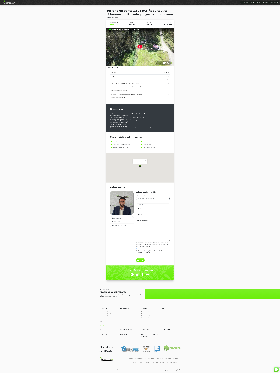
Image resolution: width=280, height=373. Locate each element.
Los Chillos (145, 329)
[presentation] (110, 47)
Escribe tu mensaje (142, 220)
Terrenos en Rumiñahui (106, 314)
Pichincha (103, 308)
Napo (164, 308)
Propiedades (149, 359)
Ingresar (176, 359)
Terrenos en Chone (146, 316)
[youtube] (179, 370)
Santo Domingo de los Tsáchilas (149, 335)
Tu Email (139, 208)
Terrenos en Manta (146, 312)
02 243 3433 (116, 221)
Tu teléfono (139, 214)
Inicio (246, 2)
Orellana (123, 334)
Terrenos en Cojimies (147, 314)
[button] (140, 166)
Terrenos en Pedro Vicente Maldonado (107, 320)
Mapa (252, 2)
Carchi (102, 329)
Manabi (144, 308)
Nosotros (274, 2)
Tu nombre (139, 202)
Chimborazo (166, 329)
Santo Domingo (126, 329)
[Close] (145, 160)
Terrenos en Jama (146, 318)
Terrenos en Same (125, 312)
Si (138, 248)
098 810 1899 (117, 218)
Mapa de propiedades (163, 359)
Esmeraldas (124, 308)
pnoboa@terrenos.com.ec (120, 225)
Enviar (140, 260)
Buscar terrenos (262, 2)
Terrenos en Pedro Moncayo (108, 316)
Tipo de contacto (141, 195)
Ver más (102, 325)
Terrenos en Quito (105, 312)
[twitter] (177, 370)
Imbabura (103, 334)
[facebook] (174, 370)
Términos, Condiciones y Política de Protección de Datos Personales (155, 362)
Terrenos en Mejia (105, 318)
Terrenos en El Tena (168, 312)
